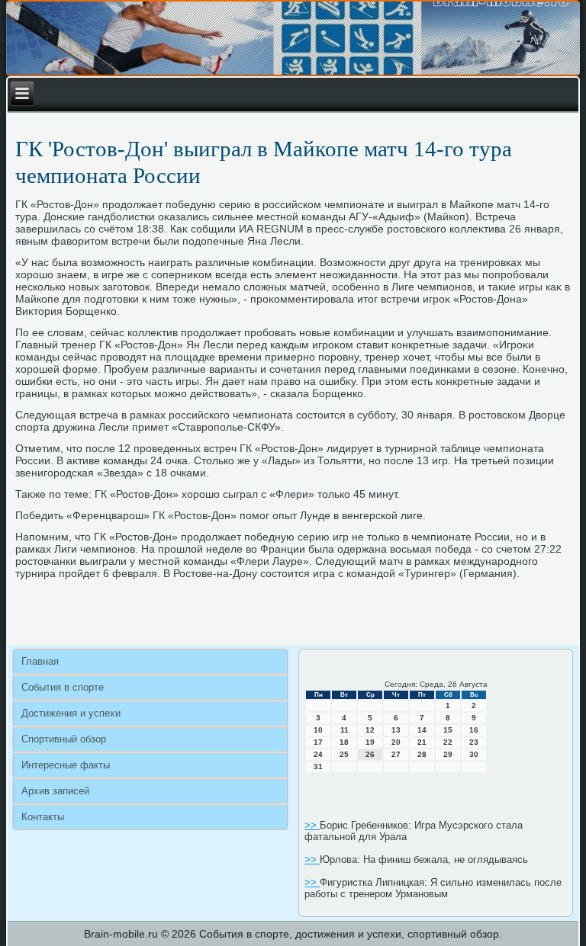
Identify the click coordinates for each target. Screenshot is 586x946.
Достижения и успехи (71, 713)
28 (422, 754)
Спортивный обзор (63, 739)
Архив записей (55, 791)
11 (344, 730)
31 (318, 766)
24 (318, 754)
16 (473, 730)
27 (396, 754)
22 (447, 742)
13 (396, 730)
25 (344, 754)
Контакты (42, 817)
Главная (40, 661)
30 (473, 754)
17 (318, 742)
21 (422, 742)
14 (422, 730)
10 (318, 730)
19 (370, 742)
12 (370, 730)
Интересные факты (65, 765)
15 (447, 730)
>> (312, 825)
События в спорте (62, 687)
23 (473, 742)
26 (370, 754)
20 (396, 742)
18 (344, 742)
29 (447, 754)
